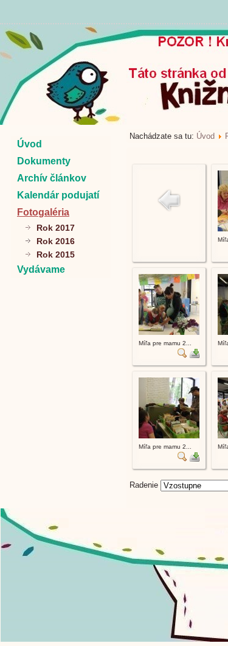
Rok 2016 (55, 241)
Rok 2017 (55, 228)
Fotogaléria (43, 212)
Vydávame (41, 269)
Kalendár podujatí (58, 195)
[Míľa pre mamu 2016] (169, 332)
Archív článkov (51, 178)
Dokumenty (44, 161)
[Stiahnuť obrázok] (194, 355)
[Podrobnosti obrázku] (182, 355)
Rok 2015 (55, 254)
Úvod (29, 144)
